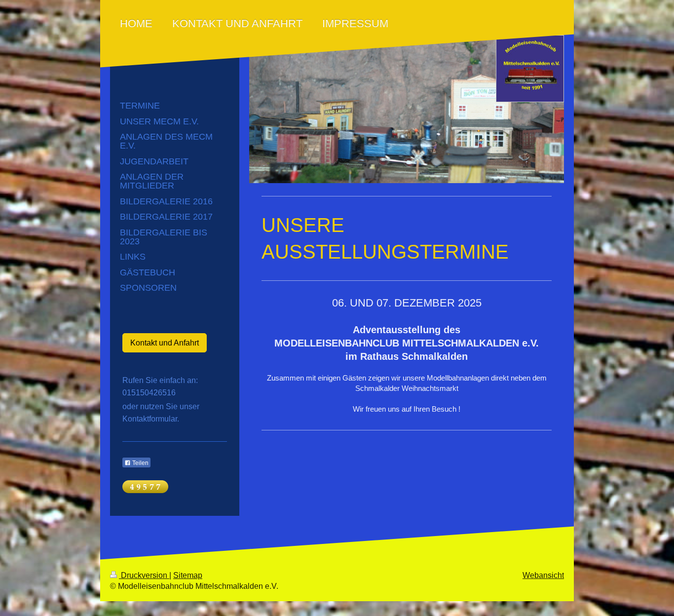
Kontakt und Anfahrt (164, 343)
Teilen (140, 463)
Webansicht (543, 575)
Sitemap (187, 575)
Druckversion (144, 575)
